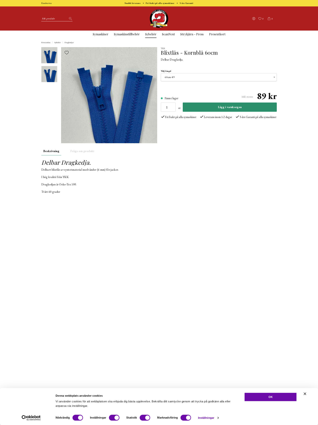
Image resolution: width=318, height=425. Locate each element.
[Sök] (70, 18)
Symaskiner (100, 34)
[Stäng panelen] (305, 393)
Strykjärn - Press (192, 34)
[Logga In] (253, 18)
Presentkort (217, 34)
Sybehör (150, 34)
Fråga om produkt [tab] (82, 151)
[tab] (49, 55)
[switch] (114, 418)
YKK (163, 48)
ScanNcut (168, 34)
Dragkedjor (69, 42)
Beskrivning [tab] (51, 151)
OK (270, 396)
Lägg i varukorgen (230, 107)
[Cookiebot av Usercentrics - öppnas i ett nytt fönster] (31, 418)
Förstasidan (46, 42)
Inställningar (206, 417)
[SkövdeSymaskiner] (159, 18)
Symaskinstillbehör (127, 34)
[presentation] (49, 55)
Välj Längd (166, 71)
